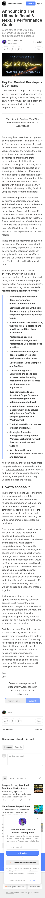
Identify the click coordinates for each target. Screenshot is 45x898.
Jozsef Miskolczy (15, 41)
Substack (10, 893)
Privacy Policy (31, 873)
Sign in (39, 3)
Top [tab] (5, 778)
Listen (39, 42)
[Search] (40, 778)
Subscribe (30, 3)
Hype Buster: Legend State (16, 806)
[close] (38, 819)
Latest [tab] (11, 778)
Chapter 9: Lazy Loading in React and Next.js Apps (16, 786)
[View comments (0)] (13, 48)
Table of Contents (15, 469)
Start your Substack (15, 886)
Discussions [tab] (21, 778)
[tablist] (13, 747)
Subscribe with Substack (24, 862)
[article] (22, 793)
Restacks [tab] (18, 747)
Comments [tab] (8, 747)
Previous (9, 729)
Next (37, 729)
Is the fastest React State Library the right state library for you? (15, 810)
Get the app (35, 886)
